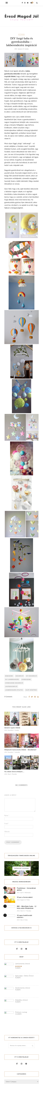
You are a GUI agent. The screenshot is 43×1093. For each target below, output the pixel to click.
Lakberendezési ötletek (14, 690)
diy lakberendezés (12, 679)
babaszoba (9, 676)
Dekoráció (20, 676)
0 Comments (8, 697)
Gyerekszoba (26, 679)
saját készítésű (31, 690)
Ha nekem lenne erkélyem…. (14, 772)
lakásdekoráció (11, 686)
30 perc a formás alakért (25, 897)
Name (6, 815)
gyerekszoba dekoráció (14, 683)
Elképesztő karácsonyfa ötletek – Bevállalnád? (20, 750)
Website (7, 831)
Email (6, 823)
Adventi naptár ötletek (12, 728)
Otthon (21, 34)
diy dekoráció (31, 676)
